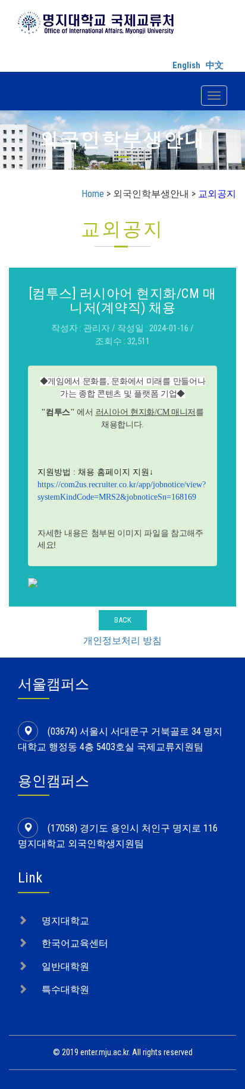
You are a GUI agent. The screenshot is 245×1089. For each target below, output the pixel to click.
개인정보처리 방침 (122, 640)
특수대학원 (65, 989)
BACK (123, 619)
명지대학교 (65, 920)
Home (92, 193)
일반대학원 (65, 966)
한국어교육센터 (75, 943)
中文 (215, 65)
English (186, 65)
